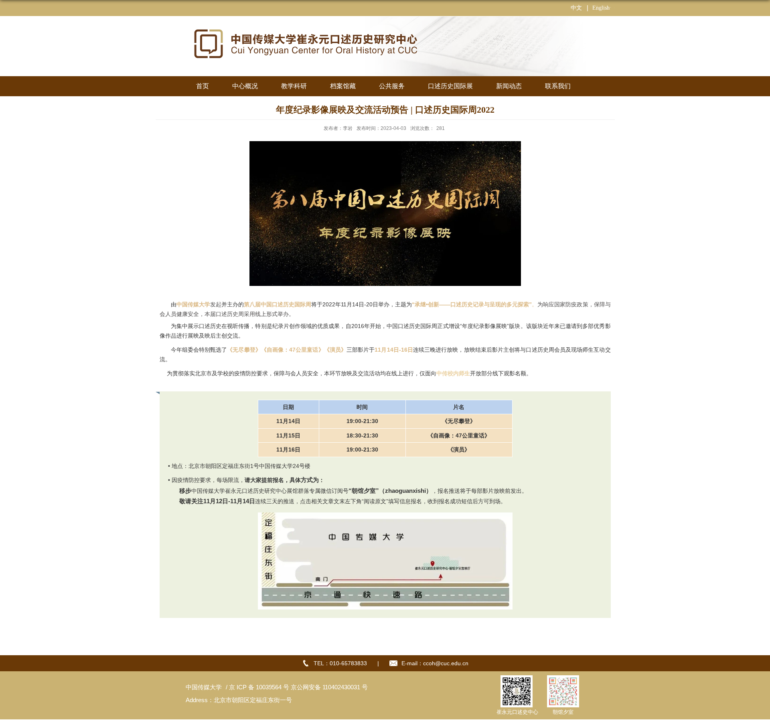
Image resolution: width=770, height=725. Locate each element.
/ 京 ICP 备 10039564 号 (256, 687)
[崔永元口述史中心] (516, 680)
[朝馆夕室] (563, 680)
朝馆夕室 (563, 712)
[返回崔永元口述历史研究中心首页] (304, 27)
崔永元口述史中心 (517, 712)
